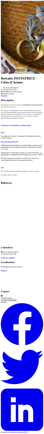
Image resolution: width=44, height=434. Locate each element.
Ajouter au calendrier (8, 258)
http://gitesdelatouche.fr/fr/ (9, 142)
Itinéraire (4, 270)
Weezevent (13, 432)
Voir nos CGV (22, 432)
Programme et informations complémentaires (16, 125)
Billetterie (4, 96)
